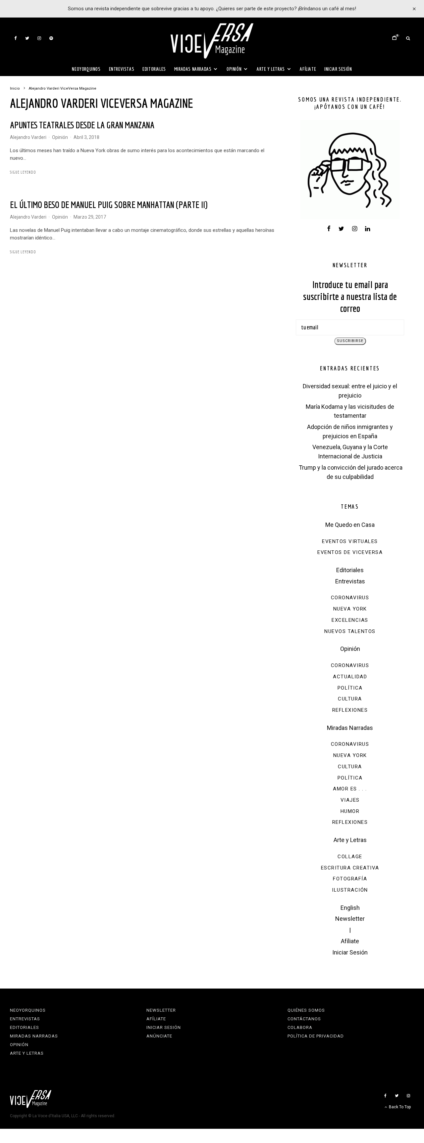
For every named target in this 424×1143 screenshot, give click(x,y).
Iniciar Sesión (338, 69)
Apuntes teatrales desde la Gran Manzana (82, 124)
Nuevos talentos (350, 631)
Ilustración (350, 890)
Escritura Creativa (350, 868)
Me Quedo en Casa (350, 524)
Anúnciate (159, 1036)
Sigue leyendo (23, 172)
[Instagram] (39, 38)
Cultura (350, 699)
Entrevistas (121, 69)
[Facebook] (15, 38)
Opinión (234, 69)
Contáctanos (304, 1018)
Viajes (350, 800)
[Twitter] (27, 38)
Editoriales (154, 69)
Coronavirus (350, 598)
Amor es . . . (350, 789)
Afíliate (308, 69)
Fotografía (350, 879)
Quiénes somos (306, 1010)
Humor (350, 811)
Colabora (300, 1027)
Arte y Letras (271, 69)
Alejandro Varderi (28, 137)
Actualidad (350, 677)
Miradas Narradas (193, 69)
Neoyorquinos (86, 69)
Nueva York (350, 609)
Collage (350, 857)
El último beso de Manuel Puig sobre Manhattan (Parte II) (108, 204)
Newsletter (350, 918)
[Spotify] (51, 38)
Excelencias (350, 620)
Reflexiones (350, 710)
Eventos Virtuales (350, 541)
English (350, 907)
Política (350, 688)
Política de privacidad (316, 1036)
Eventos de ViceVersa (350, 552)
